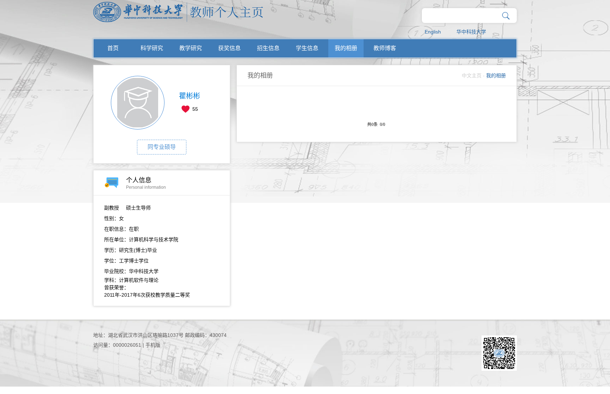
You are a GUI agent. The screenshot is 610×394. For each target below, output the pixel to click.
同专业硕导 (162, 147)
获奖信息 (229, 48)
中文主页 (472, 75)
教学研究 (190, 48)
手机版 (152, 345)
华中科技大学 (471, 32)
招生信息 (268, 48)
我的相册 (346, 48)
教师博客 (384, 48)
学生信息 (307, 48)
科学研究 (151, 48)
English (433, 32)
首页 (113, 48)
